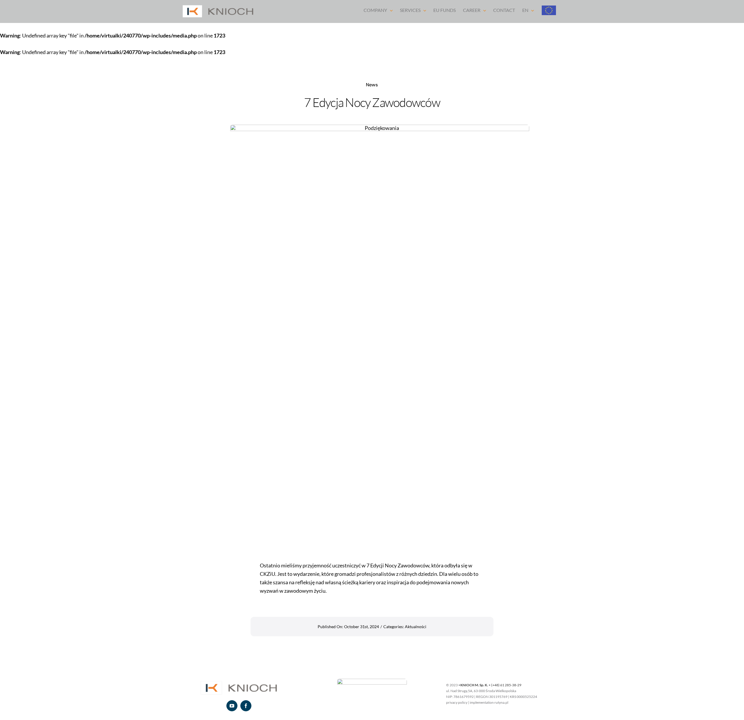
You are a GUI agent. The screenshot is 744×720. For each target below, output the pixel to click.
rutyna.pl (501, 702)
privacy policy (456, 702)
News (372, 85)
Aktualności (415, 626)
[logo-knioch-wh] (239, 681)
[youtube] (231, 705)
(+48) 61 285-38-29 (506, 685)
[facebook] (245, 705)
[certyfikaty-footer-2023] (372, 681)
